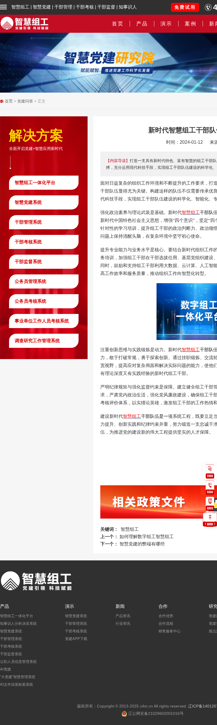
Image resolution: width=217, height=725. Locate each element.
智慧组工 (20, 7)
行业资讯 (123, 623)
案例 (191, 24)
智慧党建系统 (28, 202)
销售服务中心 (170, 631)
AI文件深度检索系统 (16, 684)
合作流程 (166, 623)
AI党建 (5, 669)
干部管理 (63, 7)
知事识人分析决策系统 (18, 623)
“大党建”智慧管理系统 (17, 677)
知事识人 (128, 7)
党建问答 (25, 101)
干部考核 (85, 7)
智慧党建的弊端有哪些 (142, 543)
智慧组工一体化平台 (35, 182)
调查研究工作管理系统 (37, 340)
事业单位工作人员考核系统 (42, 320)
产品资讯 (123, 616)
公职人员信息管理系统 (18, 662)
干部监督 (106, 7)
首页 (118, 24)
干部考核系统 (28, 241)
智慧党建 (42, 7)
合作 (163, 606)
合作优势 (166, 616)
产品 (4, 606)
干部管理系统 (28, 222)
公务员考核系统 (30, 301)
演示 (69, 606)
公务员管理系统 (30, 281)
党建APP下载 (76, 639)
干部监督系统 (28, 261)
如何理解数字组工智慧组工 (147, 536)
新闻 (120, 606)
